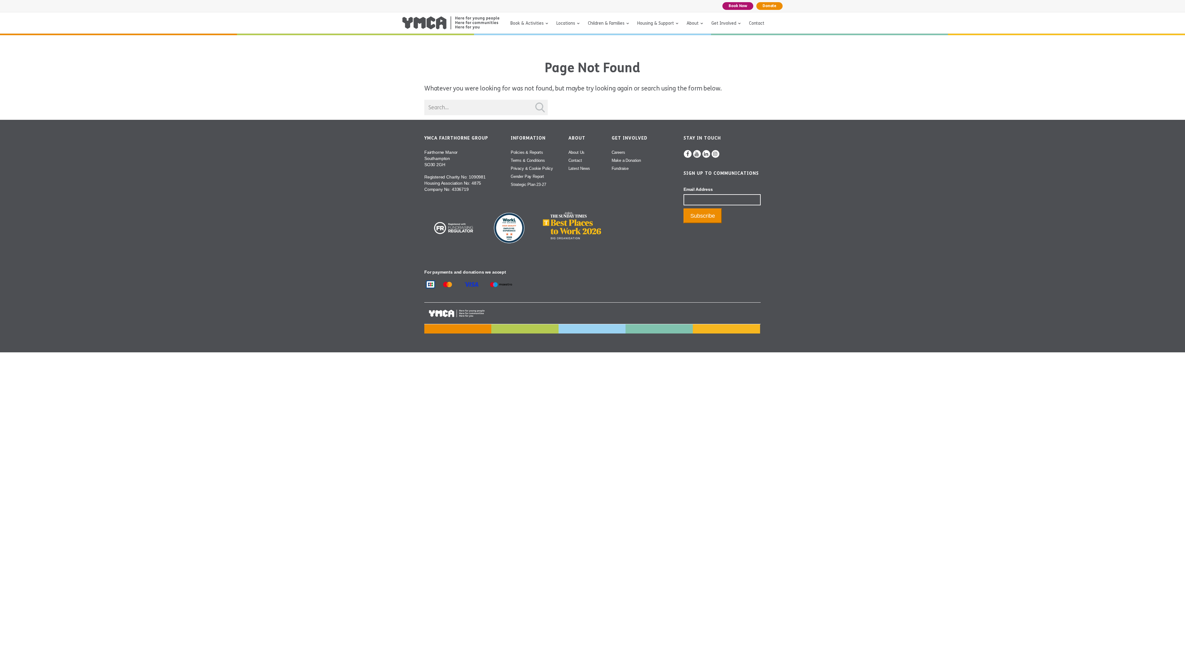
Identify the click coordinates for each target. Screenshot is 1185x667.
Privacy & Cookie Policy (532, 168)
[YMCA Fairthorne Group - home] (450, 22)
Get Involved (723, 23)
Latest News (579, 168)
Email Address (698, 189)
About (693, 23)
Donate (769, 5)
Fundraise (620, 168)
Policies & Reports (527, 152)
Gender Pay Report (527, 176)
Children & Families (606, 23)
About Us (576, 152)
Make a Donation (626, 160)
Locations (565, 23)
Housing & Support (655, 23)
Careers (618, 152)
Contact (756, 23)
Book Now (738, 5)
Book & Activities (527, 23)
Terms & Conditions (528, 160)
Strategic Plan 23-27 (528, 184)
